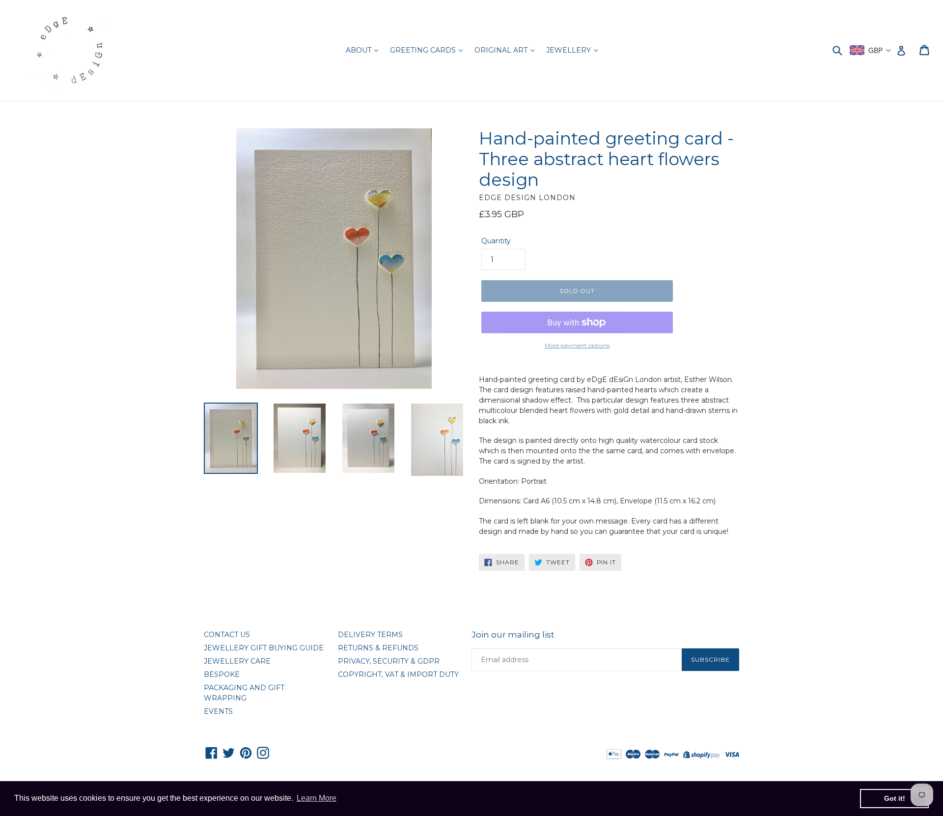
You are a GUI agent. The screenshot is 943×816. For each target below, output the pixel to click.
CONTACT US (227, 634)
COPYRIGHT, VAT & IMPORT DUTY (398, 674)
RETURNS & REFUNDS (378, 647)
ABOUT (359, 50)
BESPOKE (222, 674)
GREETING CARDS (424, 50)
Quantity (496, 240)
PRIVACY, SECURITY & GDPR (389, 661)
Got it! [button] (894, 798)
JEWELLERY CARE (237, 661)
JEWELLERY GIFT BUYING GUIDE (264, 647)
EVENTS (218, 711)
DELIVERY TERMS (370, 634)
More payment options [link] (577, 345)
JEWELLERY (569, 50)
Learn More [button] (316, 798)
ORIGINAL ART (501, 50)
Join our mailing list (513, 635)
